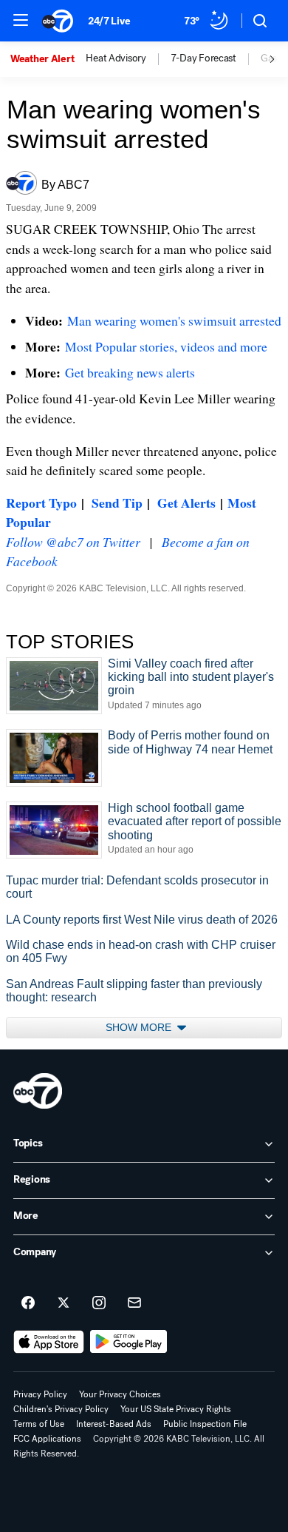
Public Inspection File (205, 1424)
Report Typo (41, 502)
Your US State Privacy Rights (175, 1409)
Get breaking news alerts (130, 372)
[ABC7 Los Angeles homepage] (57, 21)
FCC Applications (47, 1438)
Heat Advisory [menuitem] (115, 58)
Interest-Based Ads (113, 1424)
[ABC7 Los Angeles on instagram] (99, 1303)
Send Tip (117, 502)
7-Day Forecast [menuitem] (203, 58)
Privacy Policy (40, 1394)
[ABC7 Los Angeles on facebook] (28, 1303)
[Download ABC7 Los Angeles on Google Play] (129, 1342)
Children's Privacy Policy (61, 1409)
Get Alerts (186, 502)
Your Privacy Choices (120, 1394)
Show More (140, 1027)
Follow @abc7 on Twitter (73, 542)
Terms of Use (38, 1424)
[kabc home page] (37, 1091)
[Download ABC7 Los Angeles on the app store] (48, 1342)
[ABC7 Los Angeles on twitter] (63, 1303)
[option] (48, 59)
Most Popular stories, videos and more (166, 346)
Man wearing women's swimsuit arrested (174, 320)
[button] (20, 20)
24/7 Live (109, 21)
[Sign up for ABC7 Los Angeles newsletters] (134, 1303)
